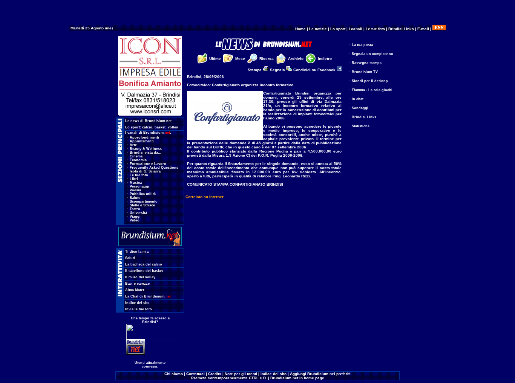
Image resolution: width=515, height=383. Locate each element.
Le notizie (318, 29)
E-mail (423, 29)
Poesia (135, 190)
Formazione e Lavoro (148, 164)
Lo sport (337, 29)
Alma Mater (134, 290)
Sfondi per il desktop (370, 81)
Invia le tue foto (138, 309)
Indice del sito (137, 303)
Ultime (215, 58)
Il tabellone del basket (144, 271)
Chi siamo (173, 374)
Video (134, 220)
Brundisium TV (365, 72)
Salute (135, 198)
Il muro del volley (140, 277)
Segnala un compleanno (372, 54)
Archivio (295, 58)
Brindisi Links (401, 29)
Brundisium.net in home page (297, 378)
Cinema (136, 156)
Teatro (135, 209)
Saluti (130, 258)
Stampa (255, 70)
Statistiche (360, 126)
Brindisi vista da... (145, 152)
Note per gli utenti (241, 374)
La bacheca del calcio (143, 264)
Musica (136, 183)
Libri (134, 179)
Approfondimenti (144, 137)
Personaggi (139, 186)
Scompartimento (144, 201)
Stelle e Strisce (142, 205)
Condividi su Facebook (315, 70)
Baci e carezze (137, 283)
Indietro (325, 58)
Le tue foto (375, 29)
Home (300, 29)
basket (160, 127)
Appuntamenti (142, 141)
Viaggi (135, 216)
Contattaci (195, 374)
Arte (133, 145)
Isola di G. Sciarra (145, 171)
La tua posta (362, 45)
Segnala (278, 70)
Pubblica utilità (143, 194)
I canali (355, 29)
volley (173, 127)
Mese (240, 58)
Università (138, 213)
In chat (357, 99)
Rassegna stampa (367, 63)
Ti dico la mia (137, 251)
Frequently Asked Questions (154, 167)
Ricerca (266, 58)
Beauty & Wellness (146, 149)
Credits (214, 374)
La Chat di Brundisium (148, 296)
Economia (138, 160)
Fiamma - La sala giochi (372, 90)
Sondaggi (360, 108)
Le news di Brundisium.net (148, 121)
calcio (147, 127)
